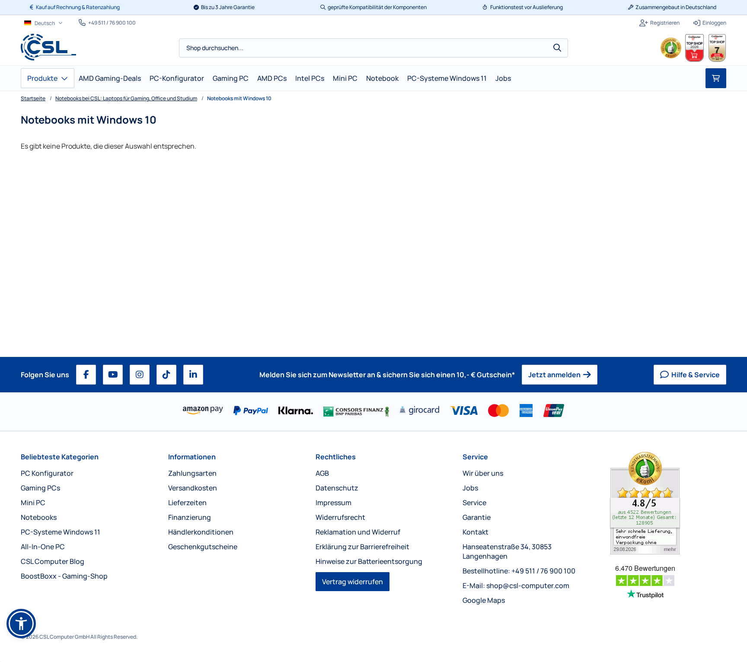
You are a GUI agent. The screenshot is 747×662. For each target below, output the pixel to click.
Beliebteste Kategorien (60, 456)
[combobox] (373, 47)
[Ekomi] (668, 503)
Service (475, 456)
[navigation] (43, 23)
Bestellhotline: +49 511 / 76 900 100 (519, 571)
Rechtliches (336, 456)
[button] (21, 623)
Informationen (192, 456)
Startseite (33, 98)
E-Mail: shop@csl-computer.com (516, 585)
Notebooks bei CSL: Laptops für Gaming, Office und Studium (126, 98)
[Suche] (557, 48)
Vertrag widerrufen (352, 581)
